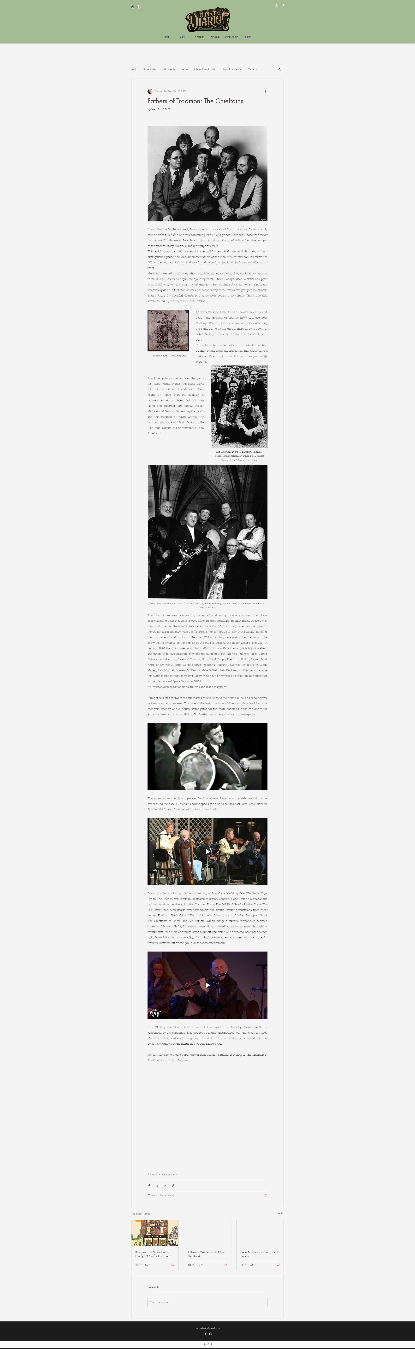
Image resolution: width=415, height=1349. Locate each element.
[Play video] (207, 756)
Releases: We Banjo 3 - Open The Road (206, 1254)
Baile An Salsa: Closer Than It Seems (259, 1254)
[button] (279, 69)
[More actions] (265, 91)
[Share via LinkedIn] (164, 1185)
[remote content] (207, 1113)
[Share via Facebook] (149, 1185)
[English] (139, 6)
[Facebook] (276, 5)
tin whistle (149, 69)
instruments (168, 69)
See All (280, 1214)
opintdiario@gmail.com (208, 1328)
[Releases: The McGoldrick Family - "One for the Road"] (154, 1233)
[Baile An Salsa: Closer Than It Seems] (260, 1233)
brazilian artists (232, 69)
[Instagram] (282, 5)
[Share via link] (172, 1185)
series (174, 1174)
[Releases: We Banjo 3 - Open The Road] (207, 1233)
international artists (205, 69)
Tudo (134, 69)
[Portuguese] (133, 6)
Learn (184, 69)
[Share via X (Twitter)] (157, 1185)
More (251, 69)
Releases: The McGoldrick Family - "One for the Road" (153, 1254)
